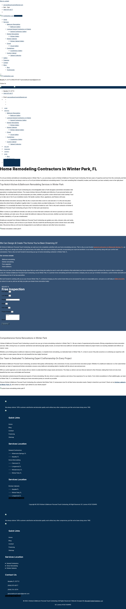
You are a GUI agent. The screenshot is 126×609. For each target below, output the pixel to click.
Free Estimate (18, 16)
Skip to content (4, 1)
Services (6, 22)
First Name (5, 291)
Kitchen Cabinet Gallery (17, 41)
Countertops (10, 48)
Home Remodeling (12, 566)
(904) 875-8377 (8, 10)
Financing (6, 60)
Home (5, 19)
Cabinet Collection (15, 55)
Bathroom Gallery (15, 27)
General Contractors (12, 563)
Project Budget (6, 311)
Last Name (5, 295)
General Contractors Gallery (18, 31)
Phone (4, 299)
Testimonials (11, 70)
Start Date (5, 307)
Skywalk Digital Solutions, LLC (94, 601)
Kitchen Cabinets (12, 39)
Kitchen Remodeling (13, 34)
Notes (4, 319)
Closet (9, 43)
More (5, 65)
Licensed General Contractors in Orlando (19, 29)
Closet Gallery (14, 46)
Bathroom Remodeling (13, 24)
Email (3, 303)
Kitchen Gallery (14, 36)
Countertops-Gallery (16, 51)
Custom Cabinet (11, 53)
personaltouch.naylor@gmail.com (13, 5)
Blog (8, 67)
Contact (5, 62)
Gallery (5, 58)
